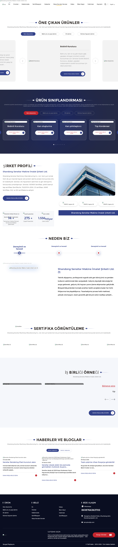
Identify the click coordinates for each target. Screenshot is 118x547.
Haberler (47, 4)
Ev (9, 4)
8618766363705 (90, 510)
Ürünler (15, 4)
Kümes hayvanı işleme (10, 515)
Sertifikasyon (37, 4)
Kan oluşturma (7, 507)
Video (72, 4)
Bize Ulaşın (80, 4)
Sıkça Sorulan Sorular (60, 4)
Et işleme (6, 513)
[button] (22, 61)
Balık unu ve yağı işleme (10, 510)
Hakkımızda (25, 4)
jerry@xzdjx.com (89, 522)
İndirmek (91, 4)
